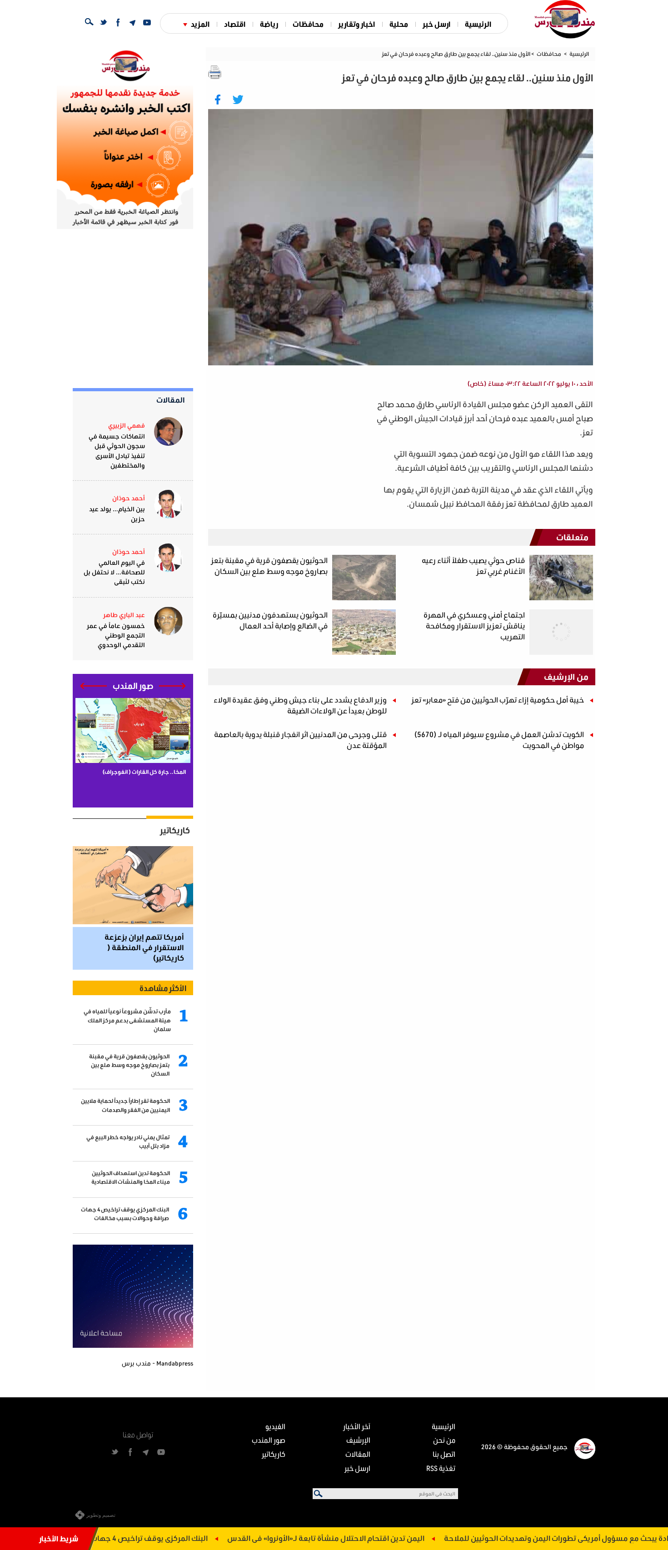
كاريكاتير (175, 830)
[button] (172, 686)
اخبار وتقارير (356, 24)
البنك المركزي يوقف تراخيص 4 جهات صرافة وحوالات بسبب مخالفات (147, 1538)
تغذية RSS (440, 1468)
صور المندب (268, 1439)
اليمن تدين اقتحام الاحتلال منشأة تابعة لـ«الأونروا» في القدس (374, 1538)
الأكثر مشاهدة (163, 988)
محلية (398, 24)
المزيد (200, 24)
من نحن (444, 1439)
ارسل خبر (436, 24)
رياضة (269, 24)
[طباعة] (215, 72)
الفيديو (275, 1426)
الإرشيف (358, 1439)
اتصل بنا (444, 1454)
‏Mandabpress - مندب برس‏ (157, 1363)
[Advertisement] (289, 460)
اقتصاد (234, 24)
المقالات (170, 399)
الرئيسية (478, 24)
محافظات (308, 24)
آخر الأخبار (356, 1426)
